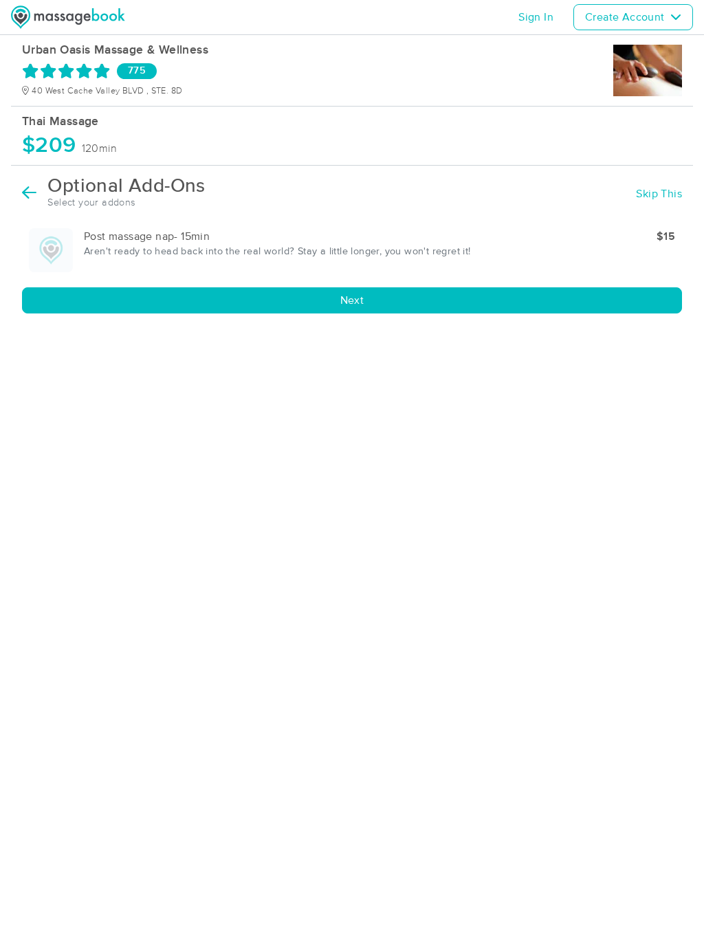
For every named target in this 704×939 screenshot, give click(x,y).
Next (352, 300)
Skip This (659, 193)
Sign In (535, 17)
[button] (352, 250)
